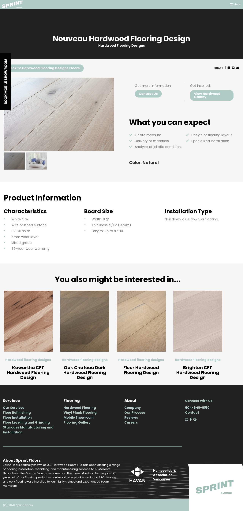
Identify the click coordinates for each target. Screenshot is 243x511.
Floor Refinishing (17, 412)
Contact (192, 412)
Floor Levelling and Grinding (26, 422)
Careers (131, 422)
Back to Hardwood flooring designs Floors (44, 68)
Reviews (131, 417)
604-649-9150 (197, 407)
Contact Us (148, 93)
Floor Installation (17, 417)
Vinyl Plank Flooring (80, 412)
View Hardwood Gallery (207, 95)
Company (132, 407)
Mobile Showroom (79, 417)
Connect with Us (198, 401)
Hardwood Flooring (80, 407)
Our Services (13, 407)
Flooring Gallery (77, 422)
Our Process (134, 412)
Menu (237, 4)
